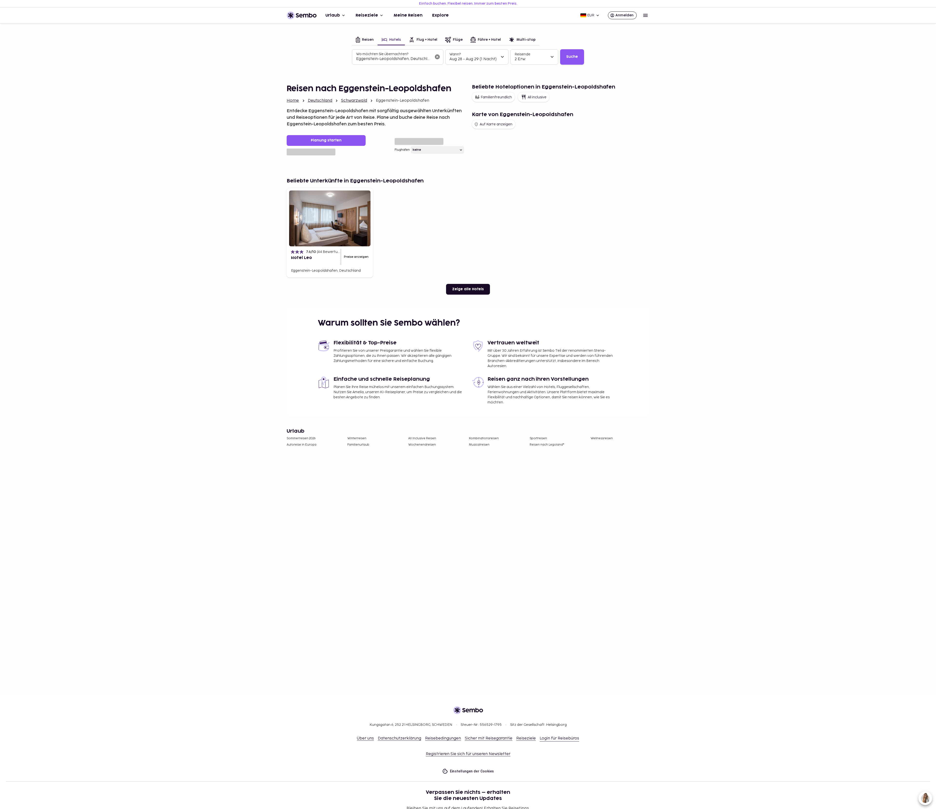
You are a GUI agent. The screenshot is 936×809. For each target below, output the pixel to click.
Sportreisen (538, 438)
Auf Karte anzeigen (496, 124)
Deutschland (320, 100)
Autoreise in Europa (301, 445)
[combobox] (393, 59)
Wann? (455, 54)
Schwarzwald (354, 100)
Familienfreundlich (496, 97)
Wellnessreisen (602, 438)
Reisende (522, 54)
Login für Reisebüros (559, 738)
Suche (572, 56)
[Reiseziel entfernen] (437, 57)
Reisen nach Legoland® (547, 445)
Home (293, 100)
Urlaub (332, 15)
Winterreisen (356, 438)
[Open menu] (645, 15)
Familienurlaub (358, 445)
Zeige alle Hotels (468, 289)
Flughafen (402, 150)
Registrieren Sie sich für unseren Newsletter (468, 754)
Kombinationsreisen (484, 438)
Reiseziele (367, 15)
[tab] (365, 40)
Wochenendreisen (422, 445)
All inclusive (537, 97)
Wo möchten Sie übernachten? (382, 54)
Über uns (365, 738)
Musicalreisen (479, 445)
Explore (440, 15)
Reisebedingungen (443, 738)
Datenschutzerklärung (399, 738)
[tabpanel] (468, 57)
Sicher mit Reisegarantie (488, 738)
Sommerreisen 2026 (301, 438)
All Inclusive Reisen (422, 438)
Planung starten (326, 140)
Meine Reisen (408, 15)
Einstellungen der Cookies (472, 771)
